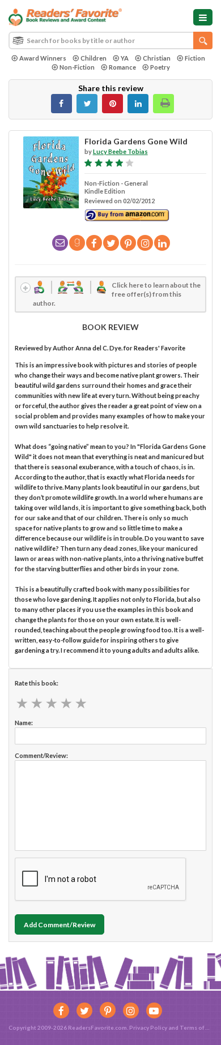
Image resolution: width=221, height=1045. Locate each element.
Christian (157, 58)
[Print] (163, 103)
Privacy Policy (148, 1027)
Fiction (195, 58)
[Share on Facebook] (61, 103)
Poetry (160, 67)
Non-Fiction (77, 67)
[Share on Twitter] (86, 103)
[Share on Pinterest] (112, 103)
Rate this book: (36, 683)
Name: (24, 722)
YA (125, 58)
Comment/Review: (41, 755)
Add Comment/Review (59, 924)
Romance (122, 67)
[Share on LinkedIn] (138, 103)
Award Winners (42, 58)
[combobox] (110, 40)
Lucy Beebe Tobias (120, 151)
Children (93, 58)
